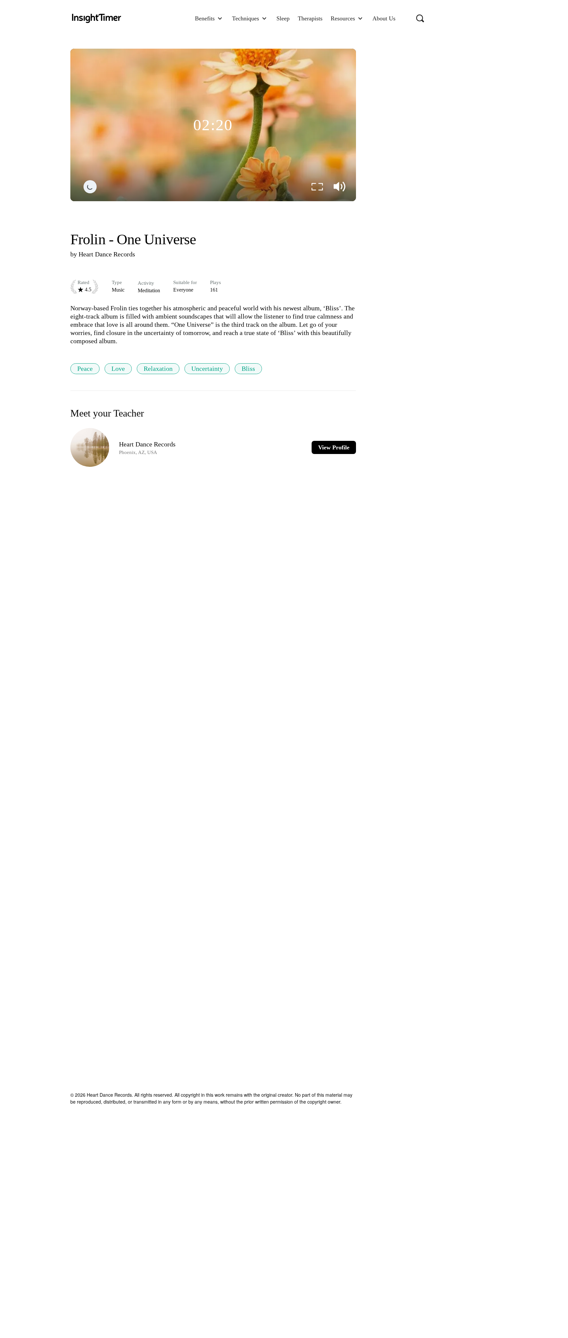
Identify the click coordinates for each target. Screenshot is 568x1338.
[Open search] (420, 18)
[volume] (339, 186)
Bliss (248, 368)
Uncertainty (207, 368)
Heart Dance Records (107, 254)
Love (118, 368)
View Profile (333, 447)
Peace (85, 368)
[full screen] (317, 186)
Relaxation (158, 368)
